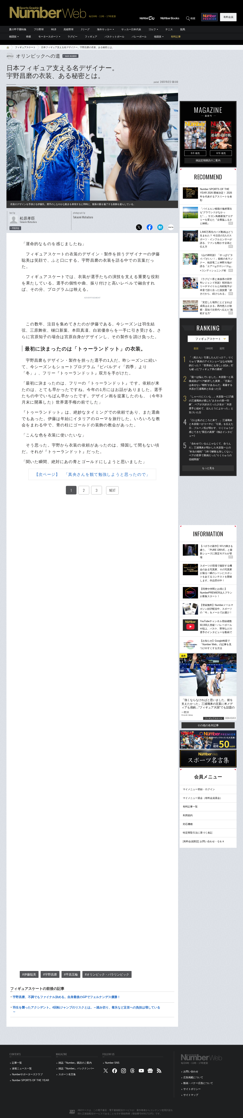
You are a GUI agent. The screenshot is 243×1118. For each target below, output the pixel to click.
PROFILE (16, 228)
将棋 (28, 36)
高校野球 (68, 29)
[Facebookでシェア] (150, 228)
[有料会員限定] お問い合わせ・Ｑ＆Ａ (203, 841)
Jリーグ (85, 29)
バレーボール (139, 36)
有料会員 (228, 17)
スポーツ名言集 (67, 1074)
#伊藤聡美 (29, 974)
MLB (53, 29)
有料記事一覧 (190, 806)
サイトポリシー (192, 1089)
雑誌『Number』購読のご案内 (75, 1062)
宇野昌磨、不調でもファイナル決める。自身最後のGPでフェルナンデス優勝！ (66, 997)
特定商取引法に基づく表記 (197, 832)
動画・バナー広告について (198, 1083)
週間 (221, 348)
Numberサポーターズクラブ (27, 1074)
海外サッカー (104, 29)
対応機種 (188, 824)
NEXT (112, 490)
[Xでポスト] (139, 228)
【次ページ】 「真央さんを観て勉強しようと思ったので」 (92, 474)
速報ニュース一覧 (22, 1068)
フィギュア (91, 36)
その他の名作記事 (208, 725)
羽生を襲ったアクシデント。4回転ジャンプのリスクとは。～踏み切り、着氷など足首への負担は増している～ (86, 1009)
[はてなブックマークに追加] (160, 228)
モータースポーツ (48, 36)
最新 (196, 348)
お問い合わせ (190, 1071)
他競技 (157, 36)
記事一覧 (17, 1062)
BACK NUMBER (71, 55)
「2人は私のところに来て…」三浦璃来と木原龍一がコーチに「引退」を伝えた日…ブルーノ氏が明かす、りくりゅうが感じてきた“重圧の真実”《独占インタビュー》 (211, 428)
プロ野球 (39, 29)
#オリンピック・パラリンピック (107, 974)
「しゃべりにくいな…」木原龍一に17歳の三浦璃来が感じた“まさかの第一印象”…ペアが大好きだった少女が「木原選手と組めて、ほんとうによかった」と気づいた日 (211, 404)
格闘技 (13, 36)
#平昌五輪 (71, 974)
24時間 (209, 348)
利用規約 (188, 815)
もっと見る (208, 468)
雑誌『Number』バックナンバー (76, 1068)
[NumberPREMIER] (209, 17)
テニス (169, 29)
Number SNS (112, 1062)
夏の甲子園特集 (17, 29)
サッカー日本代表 (131, 29)
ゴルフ (152, 29)
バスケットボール (114, 36)
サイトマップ (190, 1094)
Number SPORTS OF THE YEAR (30, 1080)
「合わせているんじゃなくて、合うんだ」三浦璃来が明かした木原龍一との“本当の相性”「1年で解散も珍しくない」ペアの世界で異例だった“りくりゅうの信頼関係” (211, 451)
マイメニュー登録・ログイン (199, 789)
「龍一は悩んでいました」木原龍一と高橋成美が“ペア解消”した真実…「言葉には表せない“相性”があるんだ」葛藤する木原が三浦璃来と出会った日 (211, 383)
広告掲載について (193, 1077)
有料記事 (176, 36)
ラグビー (72, 36)
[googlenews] (150, 1071)
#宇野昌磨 (50, 974)
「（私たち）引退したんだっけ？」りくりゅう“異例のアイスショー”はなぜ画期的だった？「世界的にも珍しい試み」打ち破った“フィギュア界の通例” (211, 363)
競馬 (182, 29)
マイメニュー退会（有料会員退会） (202, 798)
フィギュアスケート (25, 47)
